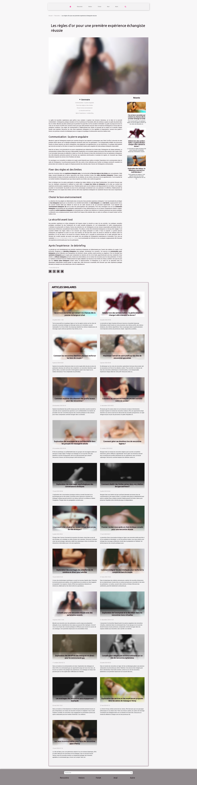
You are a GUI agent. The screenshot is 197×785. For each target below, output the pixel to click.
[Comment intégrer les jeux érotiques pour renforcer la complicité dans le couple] (122, 561)
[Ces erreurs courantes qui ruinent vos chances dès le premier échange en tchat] (136, 107)
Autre (116, 6)
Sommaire (85, 100)
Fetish (99, 6)
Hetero (90, 6)
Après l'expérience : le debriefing (84, 113)
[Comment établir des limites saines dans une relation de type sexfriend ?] (122, 475)
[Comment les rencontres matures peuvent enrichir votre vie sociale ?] (122, 390)
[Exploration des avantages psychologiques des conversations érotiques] (74, 475)
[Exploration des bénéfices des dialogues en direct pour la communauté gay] (74, 647)
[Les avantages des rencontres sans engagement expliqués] (74, 690)
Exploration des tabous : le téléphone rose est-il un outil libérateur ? (136, 170)
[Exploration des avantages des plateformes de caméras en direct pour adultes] (74, 561)
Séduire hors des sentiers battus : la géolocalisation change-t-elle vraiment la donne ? (136, 143)
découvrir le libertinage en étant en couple (66, 238)
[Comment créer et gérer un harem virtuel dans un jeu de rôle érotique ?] (74, 518)
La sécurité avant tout (84, 110)
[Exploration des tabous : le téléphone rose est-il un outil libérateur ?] (136, 160)
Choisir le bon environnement (84, 108)
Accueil (51, 15)
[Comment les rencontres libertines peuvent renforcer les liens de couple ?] (74, 347)
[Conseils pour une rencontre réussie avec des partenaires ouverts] (74, 604)
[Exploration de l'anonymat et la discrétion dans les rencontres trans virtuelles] (122, 604)
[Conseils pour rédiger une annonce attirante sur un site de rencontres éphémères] (122, 647)
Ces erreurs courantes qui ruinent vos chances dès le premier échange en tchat (136, 116)
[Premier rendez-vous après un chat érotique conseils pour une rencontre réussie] (122, 518)
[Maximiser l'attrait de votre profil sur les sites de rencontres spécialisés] (122, 347)
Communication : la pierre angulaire (84, 102)
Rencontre (79, 6)
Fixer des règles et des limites (84, 105)
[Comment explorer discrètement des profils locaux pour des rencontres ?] (74, 390)
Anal (108, 6)
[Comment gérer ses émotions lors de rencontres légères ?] (122, 432)
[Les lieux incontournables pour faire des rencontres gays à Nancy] (74, 732)
